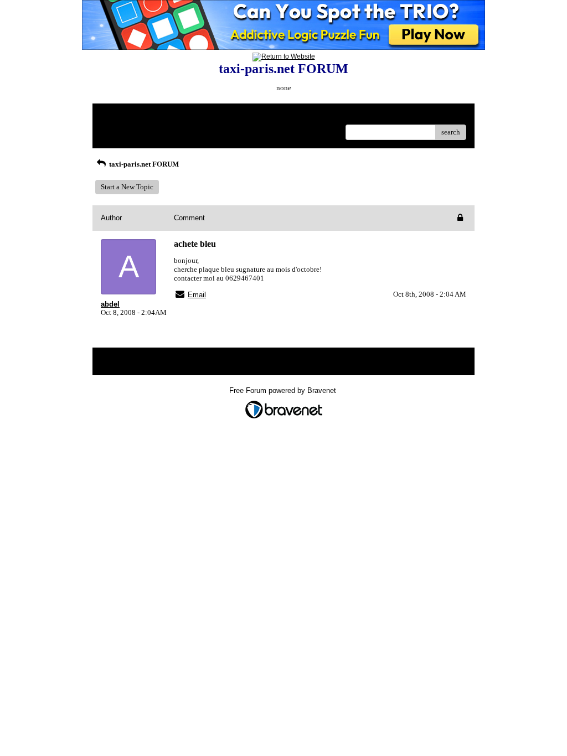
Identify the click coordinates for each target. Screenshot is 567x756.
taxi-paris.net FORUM (143, 164)
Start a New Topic (127, 187)
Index (172, 116)
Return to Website (127, 116)
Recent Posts (120, 129)
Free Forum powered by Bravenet (283, 390)
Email (197, 295)
